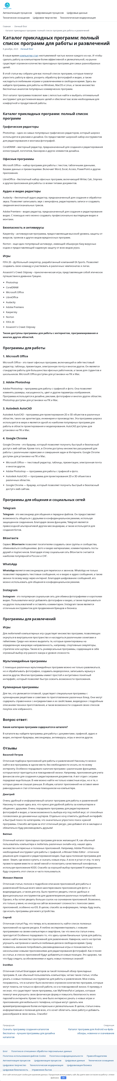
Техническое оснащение (16, 17)
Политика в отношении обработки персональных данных (41, 1051)
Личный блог (20, 26)
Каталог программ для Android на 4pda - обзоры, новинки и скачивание (91, 1029)
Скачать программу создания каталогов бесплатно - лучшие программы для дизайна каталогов (29, 1031)
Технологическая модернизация (78, 17)
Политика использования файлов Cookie (24, 1055)
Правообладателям (97, 1055)
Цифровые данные (77, 12)
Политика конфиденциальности (66, 1055)
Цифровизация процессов (49, 12)
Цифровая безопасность (15, 1069)
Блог (5, 1051)
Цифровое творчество (45, 17)
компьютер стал (29, 55)
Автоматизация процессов (17, 12)
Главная (7, 26)
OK (63, 1078)
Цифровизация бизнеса (79, 1065)
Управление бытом (42, 1069)
